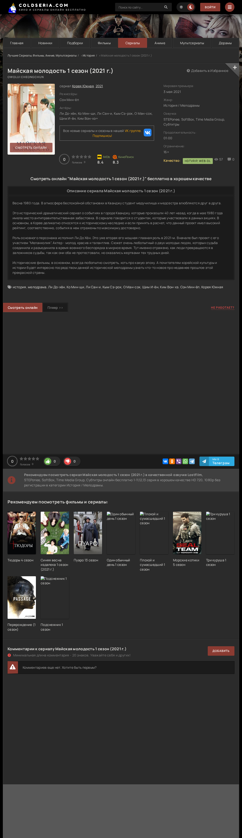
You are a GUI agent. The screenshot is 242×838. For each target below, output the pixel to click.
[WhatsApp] (185, 461)
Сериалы (132, 43)
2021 (99, 86)
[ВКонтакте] (165, 461)
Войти (210, 7)
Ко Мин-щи (75, 287)
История (89, 55)
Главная (16, 43)
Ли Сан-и (93, 287)
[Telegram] (192, 461)
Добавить (221, 651)
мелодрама (37, 287)
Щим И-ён (150, 287)
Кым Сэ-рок (112, 287)
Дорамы (225, 43)
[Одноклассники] (172, 461)
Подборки (75, 43)
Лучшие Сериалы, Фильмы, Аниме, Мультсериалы (42, 55)
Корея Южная (83, 86)
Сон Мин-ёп (190, 287)
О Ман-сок (132, 287)
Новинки (45, 43)
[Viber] (179, 461)
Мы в (221, 461)
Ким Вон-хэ (169, 287)
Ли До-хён (56, 287)
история (19, 287)
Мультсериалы (192, 43)
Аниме (160, 43)
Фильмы (104, 43)
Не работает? (222, 308)
